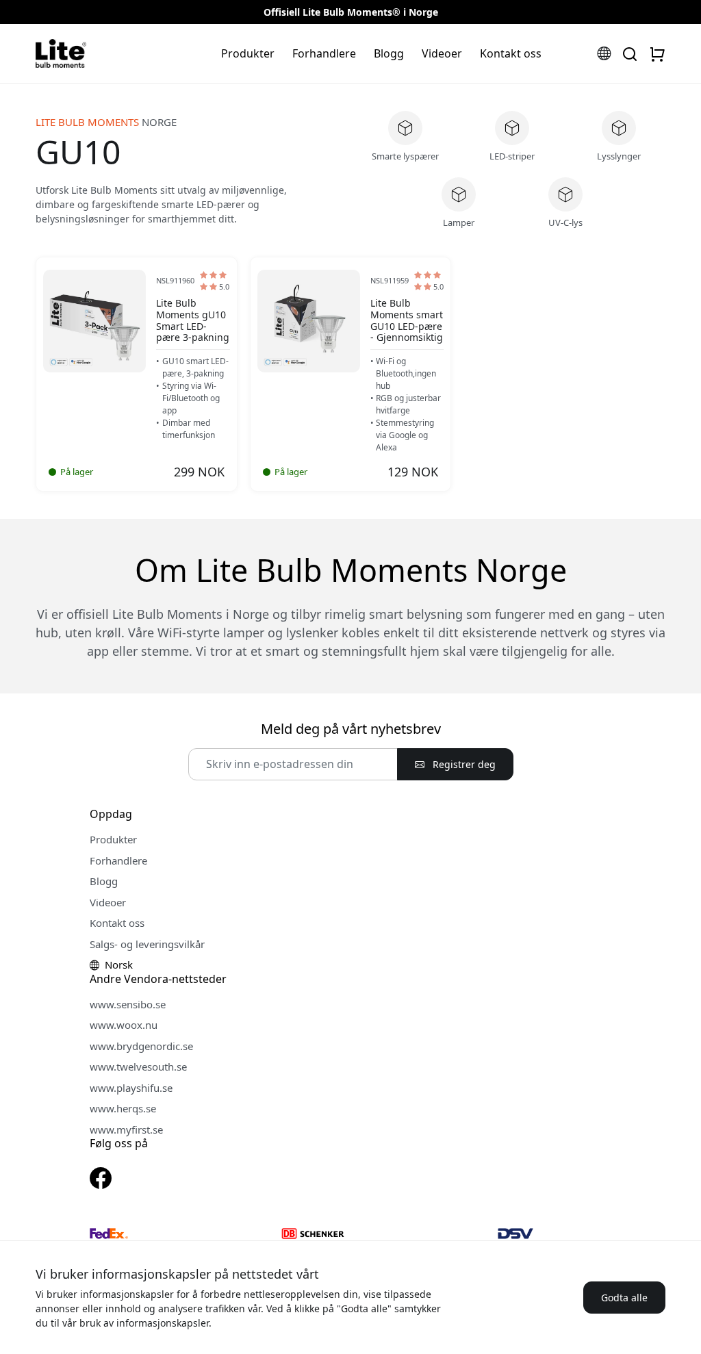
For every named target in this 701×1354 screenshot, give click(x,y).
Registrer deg (463, 764)
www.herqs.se (123, 1108)
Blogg (389, 53)
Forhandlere (324, 53)
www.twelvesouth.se (138, 1066)
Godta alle (624, 1297)
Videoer (442, 53)
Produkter (248, 53)
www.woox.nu (123, 1025)
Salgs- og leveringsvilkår (147, 944)
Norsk (117, 964)
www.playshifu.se (131, 1088)
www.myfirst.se (126, 1129)
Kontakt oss (510, 53)
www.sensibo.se (128, 1004)
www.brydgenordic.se (141, 1046)
